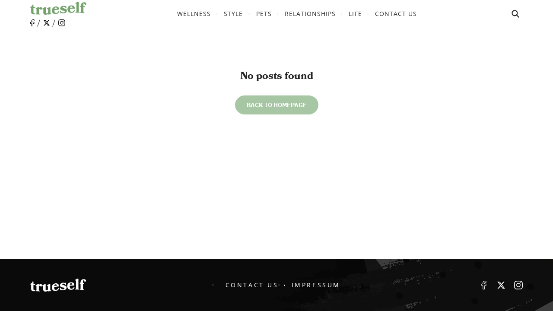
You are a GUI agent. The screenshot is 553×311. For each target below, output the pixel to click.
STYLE (233, 14)
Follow (46, 22)
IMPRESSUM (316, 285)
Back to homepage (277, 105)
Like (32, 23)
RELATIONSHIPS (310, 14)
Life (355, 14)
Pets (264, 14)
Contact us (396, 14)
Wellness (194, 14)
